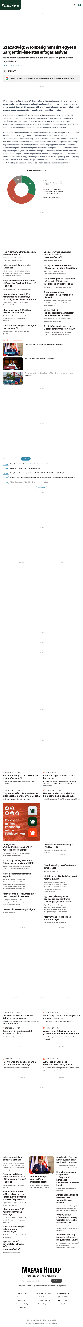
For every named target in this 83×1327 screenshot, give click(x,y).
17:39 (6, 464)
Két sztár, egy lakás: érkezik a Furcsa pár (40, 358)
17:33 (6, 469)
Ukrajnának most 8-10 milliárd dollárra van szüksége (29, 482)
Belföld (9, 382)
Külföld (9, 353)
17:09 (6, 478)
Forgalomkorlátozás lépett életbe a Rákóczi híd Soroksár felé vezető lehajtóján (49, 374)
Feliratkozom (57, 1281)
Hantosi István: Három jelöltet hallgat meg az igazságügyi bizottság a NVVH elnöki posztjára (42, 477)
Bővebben (41, 487)
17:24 (6, 473)
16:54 (6, 482)
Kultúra (9, 367)
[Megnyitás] (79, 5)
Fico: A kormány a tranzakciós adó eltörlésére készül (44, 344)
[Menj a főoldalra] (10, 5)
